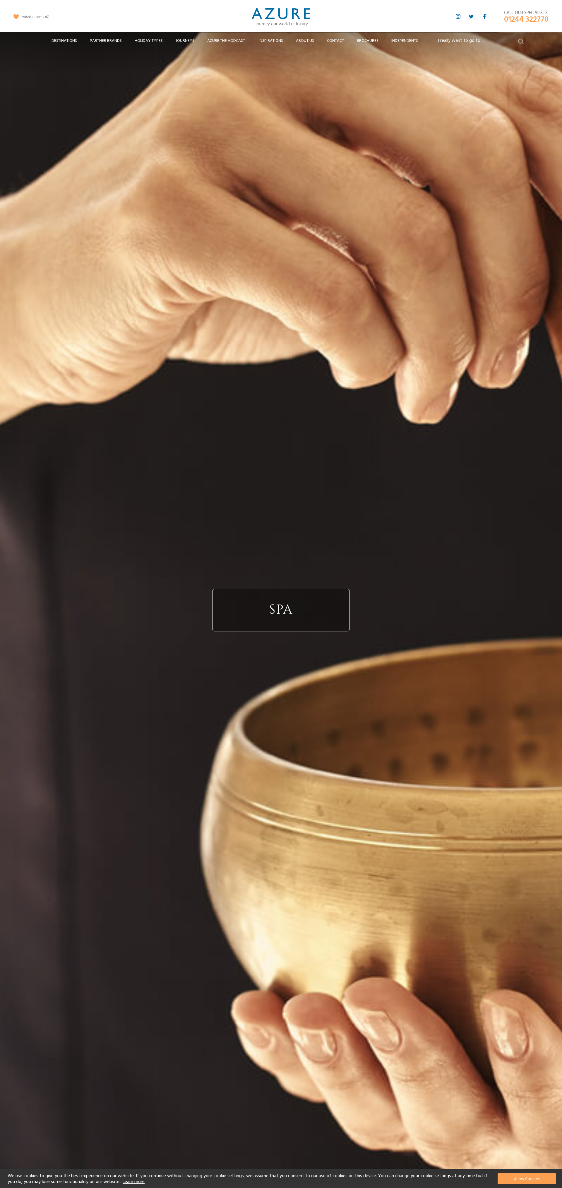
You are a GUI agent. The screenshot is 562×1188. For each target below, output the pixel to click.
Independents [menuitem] (404, 41)
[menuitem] (64, 40)
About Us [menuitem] (305, 41)
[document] (281, 1178)
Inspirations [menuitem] (271, 41)
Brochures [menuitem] (367, 41)
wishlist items (35, 16)
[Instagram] (458, 16)
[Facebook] (484, 16)
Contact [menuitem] (335, 41)
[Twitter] (471, 16)
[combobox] (477, 40)
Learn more (134, 1181)
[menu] (234, 42)
